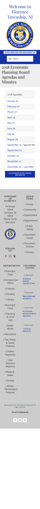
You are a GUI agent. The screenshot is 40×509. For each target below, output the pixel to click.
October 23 (13, 156)
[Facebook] (6, 256)
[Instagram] (10, 256)
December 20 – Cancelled (20, 167)
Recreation (10, 334)
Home (30, 204)
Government (29, 215)
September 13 (14, 145)
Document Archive (29, 245)
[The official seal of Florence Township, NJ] (20, 22)
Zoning (10, 380)
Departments (29, 220)
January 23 (12, 101)
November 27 (14, 161)
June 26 (11, 129)
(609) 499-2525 (11, 220)
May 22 (11, 123)
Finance (10, 288)
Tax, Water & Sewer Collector (10, 343)
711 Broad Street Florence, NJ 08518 (10, 211)
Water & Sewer (10, 373)
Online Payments (10, 353)
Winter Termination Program (10, 389)
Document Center (29, 236)
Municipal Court (10, 307)
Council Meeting (27, 330)
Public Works (10, 327)
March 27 (12, 112)
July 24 (10, 134)
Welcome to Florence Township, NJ (20, 12)
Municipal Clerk (10, 273)
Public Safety (30, 228)
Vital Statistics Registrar (10, 363)
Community (29, 209)
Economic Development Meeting (29, 313)
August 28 (12, 139)
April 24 (11, 118)
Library (10, 299)
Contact (30, 252)
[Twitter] (14, 256)
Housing (10, 294)
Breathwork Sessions (29, 297)
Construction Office (10, 282)
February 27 (13, 107)
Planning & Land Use (10, 317)
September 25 (14, 150)
